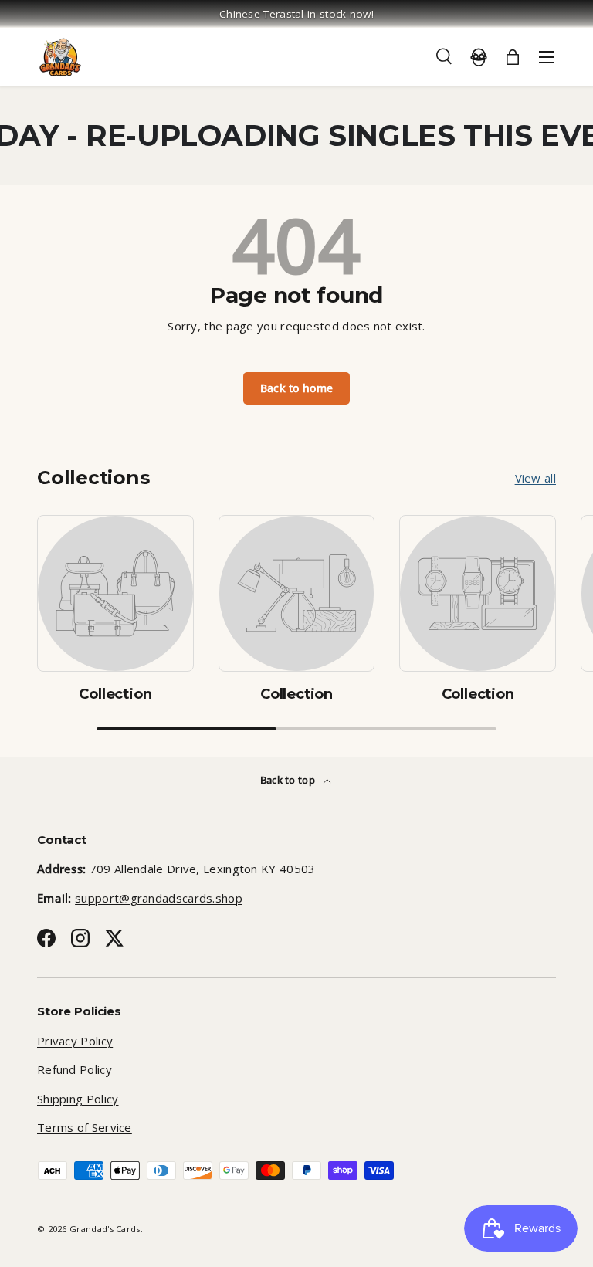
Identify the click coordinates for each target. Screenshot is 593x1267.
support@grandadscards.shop (158, 898)
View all (535, 478)
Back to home (297, 388)
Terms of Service (84, 1127)
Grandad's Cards (105, 1229)
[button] (513, 57)
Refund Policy (74, 1069)
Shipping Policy (78, 1098)
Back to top (289, 780)
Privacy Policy (75, 1040)
